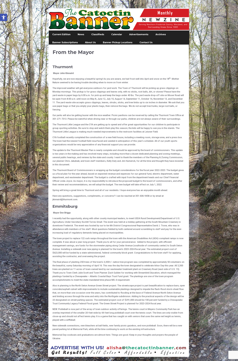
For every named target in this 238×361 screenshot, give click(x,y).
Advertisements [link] (138, 34)
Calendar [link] (116, 34)
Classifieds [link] (97, 34)
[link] (3, 17)
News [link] (81, 34)
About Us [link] (90, 42)
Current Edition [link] (61, 34)
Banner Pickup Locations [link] (117, 42)
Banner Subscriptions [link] (65, 42)
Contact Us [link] (146, 42)
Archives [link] (160, 34)
